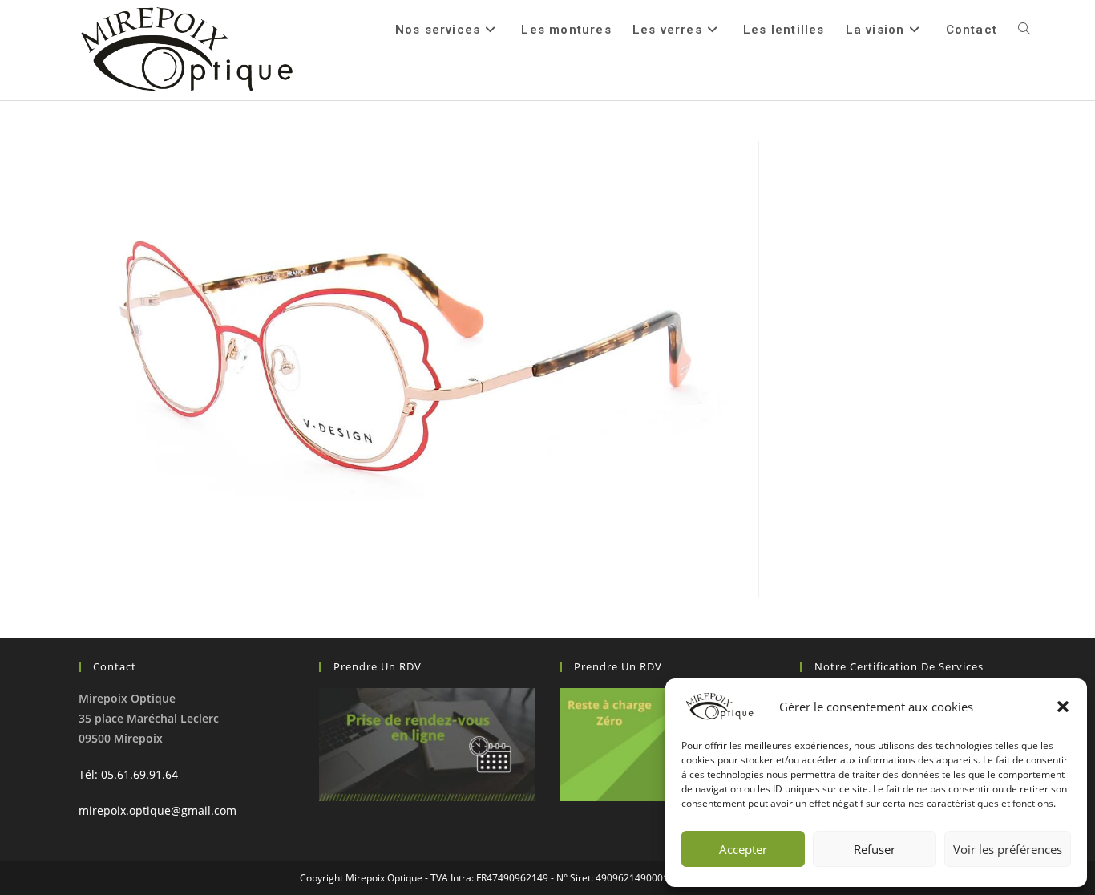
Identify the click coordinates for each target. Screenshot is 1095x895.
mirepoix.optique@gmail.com (157, 810)
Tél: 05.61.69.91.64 (128, 774)
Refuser (874, 849)
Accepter (743, 849)
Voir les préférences (1007, 849)
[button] (1063, 707)
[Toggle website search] (1024, 29)
